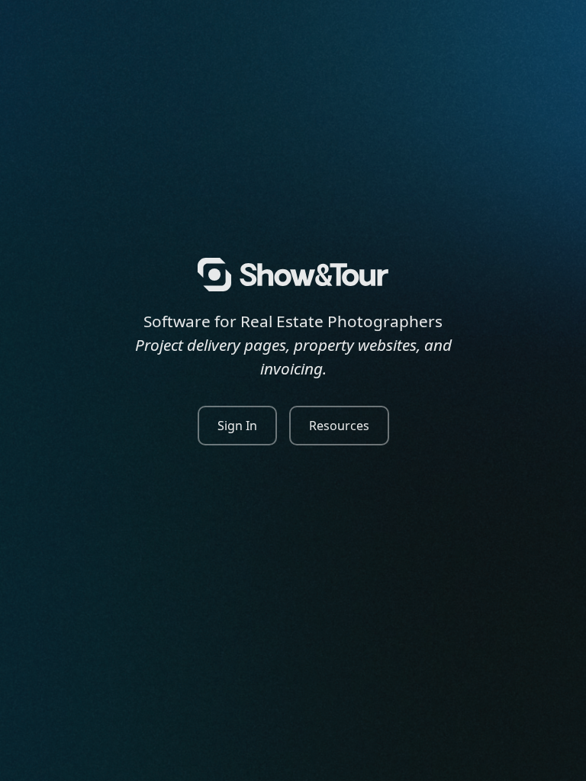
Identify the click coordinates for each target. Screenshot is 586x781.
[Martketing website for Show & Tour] (293, 274)
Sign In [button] (237, 425)
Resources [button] (339, 425)
